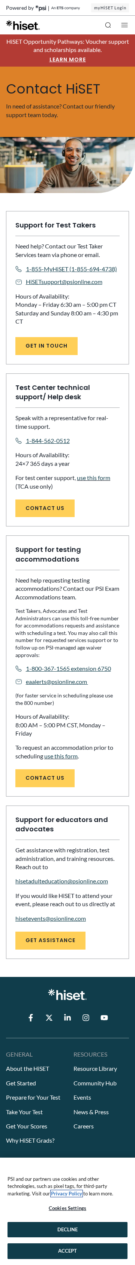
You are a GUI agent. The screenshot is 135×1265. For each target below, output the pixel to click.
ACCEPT (67, 1251)
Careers (84, 1126)
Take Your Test (24, 1111)
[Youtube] (104, 1017)
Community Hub (95, 1083)
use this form (93, 477)
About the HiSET (27, 1068)
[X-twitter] (49, 1017)
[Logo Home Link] (67, 994)
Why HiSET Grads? (30, 1140)
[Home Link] (23, 25)
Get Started (21, 1083)
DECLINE (67, 1229)
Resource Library (95, 1068)
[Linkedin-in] (67, 1017)
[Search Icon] (108, 25)
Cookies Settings (67, 1208)
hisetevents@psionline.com (50, 918)
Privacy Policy (66, 1194)
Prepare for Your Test (33, 1097)
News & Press (91, 1111)
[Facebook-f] (30, 1017)
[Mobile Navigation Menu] (124, 25)
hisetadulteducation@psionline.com (61, 880)
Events (82, 1097)
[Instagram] (86, 1017)
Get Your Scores (26, 1126)
